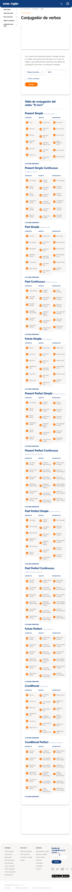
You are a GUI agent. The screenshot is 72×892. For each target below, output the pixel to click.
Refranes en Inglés (41, 854)
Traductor (39, 860)
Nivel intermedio (9, 860)
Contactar (7, 888)
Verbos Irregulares (10, 872)
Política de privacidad (21, 888)
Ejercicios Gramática (26, 851)
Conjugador (35, 9)
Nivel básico (8, 857)
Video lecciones (25, 854)
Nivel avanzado (9, 863)
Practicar (23, 848)
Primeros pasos (9, 851)
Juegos (22, 860)
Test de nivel (8, 854)
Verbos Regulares (10, 869)
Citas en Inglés (40, 857)
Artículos (38, 869)
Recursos (39, 848)
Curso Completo (9, 866)
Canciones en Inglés (26, 857)
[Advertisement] (45, 36)
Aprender (8, 848)
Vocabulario (39, 866)
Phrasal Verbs (9, 875)
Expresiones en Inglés (42, 851)
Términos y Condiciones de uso (42, 888)
